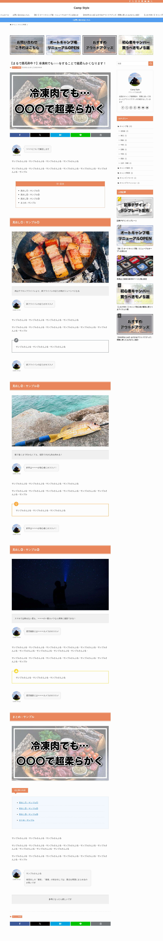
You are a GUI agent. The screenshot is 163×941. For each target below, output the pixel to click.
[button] (20, 135)
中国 (124, 154)
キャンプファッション (129, 183)
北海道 (124, 131)
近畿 (124, 149)
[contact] (148, 1)
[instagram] (136, 1)
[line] (142, 1)
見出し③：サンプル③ (30, 199)
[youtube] (145, 1)
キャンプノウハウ (128, 178)
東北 (124, 136)
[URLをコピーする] (101, 135)
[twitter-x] (132, 1)
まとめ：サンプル (28, 203)
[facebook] (129, 1)
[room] (139, 1)
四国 (124, 159)
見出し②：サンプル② (30, 195)
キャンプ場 (126, 126)
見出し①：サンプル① (30, 191)
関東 (124, 140)
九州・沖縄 (126, 163)
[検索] (151, 1)
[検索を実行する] (150, 63)
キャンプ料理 (17, 67)
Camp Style (81, 7)
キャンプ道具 (126, 168)
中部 (124, 145)
